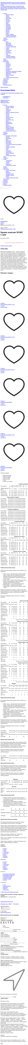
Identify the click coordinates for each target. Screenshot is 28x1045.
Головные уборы (10, 174)
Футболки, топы (10, 119)
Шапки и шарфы (10, 75)
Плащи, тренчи (9, 117)
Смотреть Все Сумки (11, 165)
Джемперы (8, 28)
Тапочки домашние (10, 56)
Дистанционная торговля (9, 873)
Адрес (14, 996)
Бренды (5, 83)
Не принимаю (9, 920)
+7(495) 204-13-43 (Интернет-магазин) (9, 892)
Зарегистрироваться (5, 945)
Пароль (15, 931)
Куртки (7, 19)
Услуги (5, 880)
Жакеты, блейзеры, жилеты (12, 112)
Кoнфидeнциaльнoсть (6, 912)
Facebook (3, 94)
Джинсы (8, 17)
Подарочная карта (7, 84)
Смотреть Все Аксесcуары (12, 77)
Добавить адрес (4, 998)
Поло (7, 23)
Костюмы (8, 29)
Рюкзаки (8, 66)
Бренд (4, 854)
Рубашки (8, 24)
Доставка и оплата (7, 877)
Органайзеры (9, 68)
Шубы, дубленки (10, 127)
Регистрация (5, 90)
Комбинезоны (9, 123)
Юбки (7, 121)
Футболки (8, 26)
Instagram (17, 93)
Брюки (7, 15)
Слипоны (8, 55)
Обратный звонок (5, 906)
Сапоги (7, 47)
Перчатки (8, 63)
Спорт (7, 33)
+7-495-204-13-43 (4, 93)
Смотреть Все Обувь (10, 57)
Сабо (7, 54)
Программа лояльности (8, 875)
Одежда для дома (10, 129)
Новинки (5, 81)
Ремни (7, 62)
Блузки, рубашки (10, 107)
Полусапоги (9, 52)
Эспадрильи (9, 50)
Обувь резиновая (10, 153)
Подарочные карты (7, 876)
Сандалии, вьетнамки (11, 46)
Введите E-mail (16, 929)
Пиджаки (8, 20)
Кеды (7, 41)
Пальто (7, 30)
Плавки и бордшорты (11, 35)
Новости (5, 856)
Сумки (7, 67)
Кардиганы (8, 18)
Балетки (8, 137)
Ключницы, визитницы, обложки (14, 71)
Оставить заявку (4, 954)
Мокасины (8, 44)
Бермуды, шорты (10, 14)
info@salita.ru (12, 93)
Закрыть (2, 844)
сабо (7, 149)
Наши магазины (4, 87)
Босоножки (8, 138)
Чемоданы (8, 73)
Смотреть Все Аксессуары (12, 177)
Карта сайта (6, 889)
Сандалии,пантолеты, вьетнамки (13, 144)
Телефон (15, 939)
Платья (7, 116)
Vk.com (21, 93)
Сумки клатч (9, 160)
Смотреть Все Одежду (11, 36)
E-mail (14, 940)
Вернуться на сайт (5, 964)
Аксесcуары (6, 61)
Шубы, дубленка (10, 34)
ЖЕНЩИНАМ (6, 96)
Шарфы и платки (10, 175)
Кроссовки (8, 42)
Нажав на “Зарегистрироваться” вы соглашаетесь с (12, 946)
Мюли (7, 154)
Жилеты (8, 31)
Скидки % (5, 82)
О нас (4, 884)
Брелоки (8, 70)
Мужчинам (5, 97)
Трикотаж (8, 25)
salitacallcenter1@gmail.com (7, 901)
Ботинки (8, 51)
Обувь (4, 40)
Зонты (7, 76)
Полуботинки (9, 45)
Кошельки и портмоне (11, 72)
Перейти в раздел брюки (6, 245)
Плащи (7, 22)
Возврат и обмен (7, 878)
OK (1, 1043)
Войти (12, 90)
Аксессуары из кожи (10, 170)
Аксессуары (6, 169)
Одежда (5, 13)
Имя (14, 938)
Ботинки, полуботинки (11, 135)
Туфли (7, 49)
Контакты (5, 887)
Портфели (8, 65)
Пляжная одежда (10, 128)
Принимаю (3, 920)
